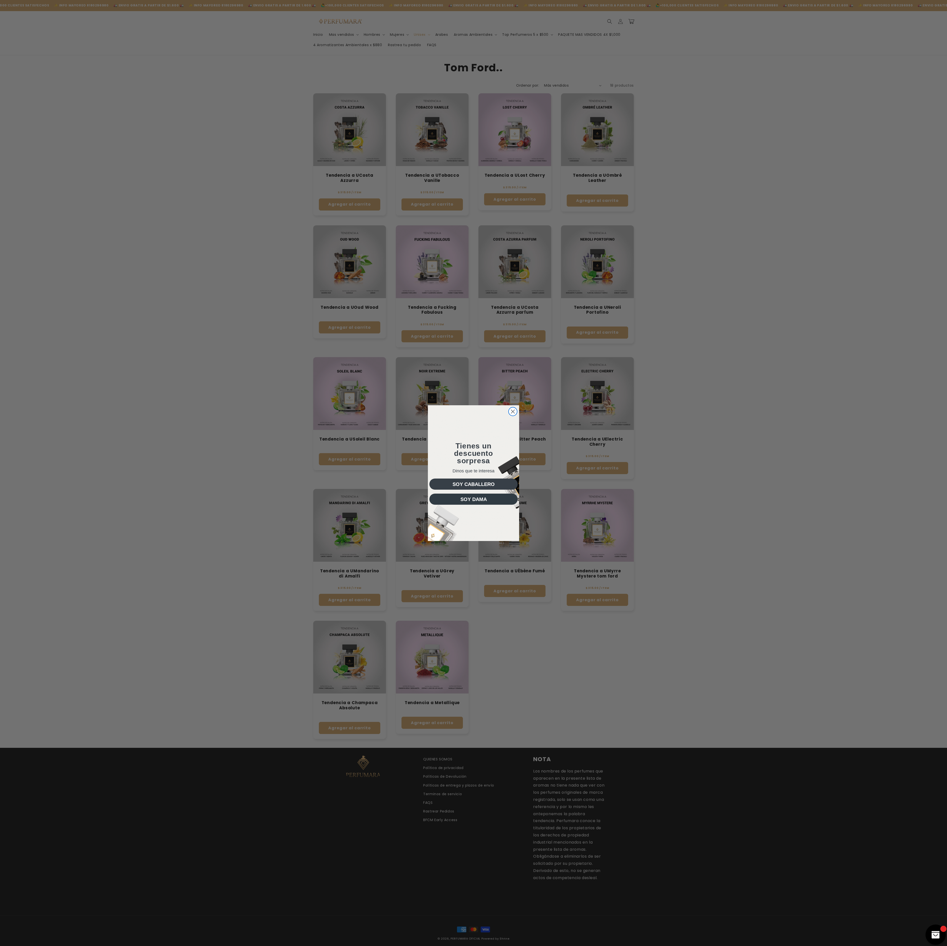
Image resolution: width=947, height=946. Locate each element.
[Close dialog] (513, 411)
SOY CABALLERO (474, 484)
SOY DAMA (473, 499)
